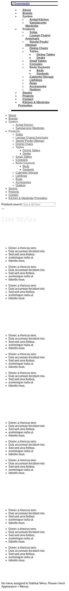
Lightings (36, 80)
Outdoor (35, 89)
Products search (11, 204)
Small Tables (38, 60)
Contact (27, 99)
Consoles (36, 64)
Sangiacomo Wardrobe (36, 24)
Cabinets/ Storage (42, 76)
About (26, 9)
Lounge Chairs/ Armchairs (37, 37)
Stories (27, 92)
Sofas (33, 32)
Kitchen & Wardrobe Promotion (27, 198)
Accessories (38, 86)
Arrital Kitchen (39, 19)
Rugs (33, 83)
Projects (28, 95)
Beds (40, 70)
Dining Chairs (39, 48)
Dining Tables (46, 54)
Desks (41, 57)
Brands (27, 13)
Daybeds (43, 73)
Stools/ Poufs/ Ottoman (30, 140)
